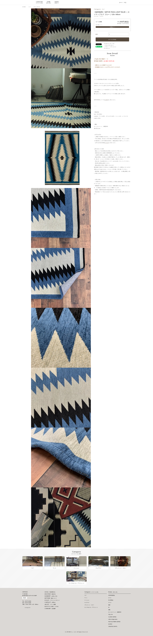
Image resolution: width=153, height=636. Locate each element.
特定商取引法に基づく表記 (109, 43)
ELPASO (110, 624)
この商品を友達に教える (109, 45)
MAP (24, 597)
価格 (109, 609)
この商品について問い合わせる (110, 46)
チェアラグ (86, 602)
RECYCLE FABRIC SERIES (114, 621)
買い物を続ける (107, 48)
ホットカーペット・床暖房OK (114, 612)
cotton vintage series (112, 619)
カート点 (122, 2)
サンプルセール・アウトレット (91, 607)
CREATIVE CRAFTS (112, 626)
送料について (99, 24)
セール (109, 597)
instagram (27, 607)
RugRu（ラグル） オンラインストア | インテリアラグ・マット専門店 (27, 2)
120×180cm (36, 6)
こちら (107, 142)
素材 (109, 605)
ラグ (30, 6)
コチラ (106, 100)
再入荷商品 (110, 600)
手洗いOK (110, 614)
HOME (24, 6)
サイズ (109, 602)
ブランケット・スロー (89, 605)
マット (85, 597)
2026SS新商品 (111, 595)
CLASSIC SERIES (112, 616)
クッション (86, 600)
